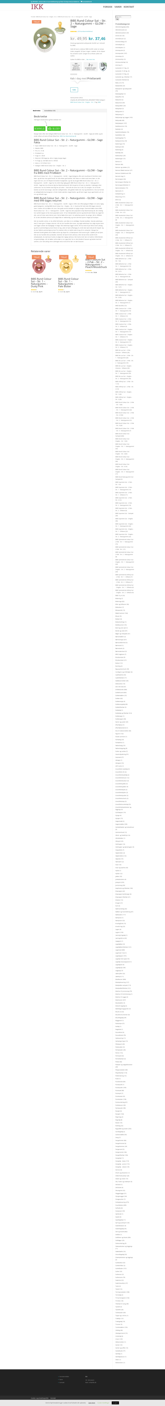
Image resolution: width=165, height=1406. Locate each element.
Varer (118, 7)
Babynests (118, 103)
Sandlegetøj (119, 1132)
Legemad (118, 950)
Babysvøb (118, 120)
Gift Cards (118, 766)
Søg (117, 19)
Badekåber (118, 135)
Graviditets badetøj (121, 769)
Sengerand (118, 1149)
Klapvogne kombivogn (122, 894)
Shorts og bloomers (121, 1173)
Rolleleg (118, 1126)
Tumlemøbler (119, 1327)
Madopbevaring (120, 982)
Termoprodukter (120, 1292)
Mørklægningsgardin (122, 1009)
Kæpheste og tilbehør (122, 888)
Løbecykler (118, 973)
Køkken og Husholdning (123, 912)
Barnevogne (119, 179)
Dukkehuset (119, 692)
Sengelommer (119, 1146)
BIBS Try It (118, 595)
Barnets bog (119, 176)
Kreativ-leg (118, 926)
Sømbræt (118, 1214)
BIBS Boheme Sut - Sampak (124, 279)
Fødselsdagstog (120, 748)
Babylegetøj (119, 94)
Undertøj (118, 1336)
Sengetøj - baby (120, 1161)
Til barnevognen (120, 1298)
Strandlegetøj (119, 1254)
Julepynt (118, 882)
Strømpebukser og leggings (124, 1257)
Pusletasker (119, 1099)
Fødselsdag (119, 745)
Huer (117, 865)
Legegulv (118, 941)
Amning (117, 65)
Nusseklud (118, 1032)
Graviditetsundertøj (121, 804)
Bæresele (118, 191)
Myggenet (118, 1020)
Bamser (117, 164)
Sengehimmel (119, 1143)
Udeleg (117, 1330)
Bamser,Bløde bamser (122, 170)
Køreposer (118, 920)
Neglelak (118, 1029)
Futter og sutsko (120, 751)
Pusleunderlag (120, 1102)
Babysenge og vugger (122, 117)
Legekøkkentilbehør (121, 947)
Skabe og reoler (120, 1179)
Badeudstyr (119, 155)
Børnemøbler (119, 637)
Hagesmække (119, 824)
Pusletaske (118, 1096)
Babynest (118, 100)
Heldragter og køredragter (123, 847)
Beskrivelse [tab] (36, 111)
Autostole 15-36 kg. (121, 71)
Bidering (118, 598)
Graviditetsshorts (120, 798)
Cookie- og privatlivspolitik (39, 1398)
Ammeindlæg (119, 41)
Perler (117, 1053)
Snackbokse (119, 1205)
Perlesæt (118, 1056)
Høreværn (118, 862)
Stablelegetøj (119, 1229)
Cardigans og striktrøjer (123, 672)
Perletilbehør (119, 1059)
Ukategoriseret (120, 1333)
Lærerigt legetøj (120, 935)
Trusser (117, 1324)
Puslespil (118, 1093)
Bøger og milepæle (121, 634)
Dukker (117, 698)
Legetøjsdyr (119, 967)
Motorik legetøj (120, 1006)
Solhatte (118, 1208)
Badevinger (119, 158)
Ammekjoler (119, 47)
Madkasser (118, 979)
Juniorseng (118, 885)
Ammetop (118, 56)
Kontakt (129, 7)
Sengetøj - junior (120, 1164)
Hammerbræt (119, 832)
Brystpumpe (119, 657)
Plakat (117, 1062)
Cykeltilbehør (119, 678)
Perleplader (119, 1050)
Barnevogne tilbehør (122, 182)
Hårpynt (118, 841)
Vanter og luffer (120, 1348)
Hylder (117, 873)
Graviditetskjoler (120, 792)
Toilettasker (119, 1312)
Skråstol (118, 1184)
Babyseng (118, 114)
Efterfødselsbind (120, 728)
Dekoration (118, 684)
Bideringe (118, 601)
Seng (117, 1137)
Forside (107, 7)
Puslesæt (118, 1090)
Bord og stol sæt (120, 628)
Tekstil (117, 1289)
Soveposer (118, 1211)
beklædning (119, 194)
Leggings (118, 970)
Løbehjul (118, 976)
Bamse (117, 161)
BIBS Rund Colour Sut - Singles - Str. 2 (46, 17)
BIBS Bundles (119, 306)
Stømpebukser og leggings (123, 1246)
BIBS (99, 102)
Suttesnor (118, 1274)
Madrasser (118, 1000)
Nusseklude (119, 1035)
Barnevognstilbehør (121, 185)
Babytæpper (119, 123)
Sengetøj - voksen (121, 1167)
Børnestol (118, 645)
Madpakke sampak (121, 985)
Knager (117, 903)
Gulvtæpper (119, 812)
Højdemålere (119, 856)
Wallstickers (119, 1363)
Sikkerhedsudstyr (121, 1176)
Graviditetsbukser (121, 781)
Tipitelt (117, 1307)
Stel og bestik (119, 1232)
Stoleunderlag (119, 1243)
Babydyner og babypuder (123, 89)
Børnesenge (119, 640)
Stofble (117, 1234)
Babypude (118, 111)
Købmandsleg (119, 909)
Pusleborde (119, 1082)
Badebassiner (119, 126)
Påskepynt (118, 1044)
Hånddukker (119, 838)
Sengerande (119, 1152)
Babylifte (118, 97)
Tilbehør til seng (120, 1304)
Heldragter (118, 844)
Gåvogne (118, 763)
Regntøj (117, 1120)
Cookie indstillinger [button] (103, 1403)
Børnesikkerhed (120, 642)
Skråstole (118, 1187)
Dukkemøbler (119, 695)
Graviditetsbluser (121, 778)
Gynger (117, 818)
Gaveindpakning (120, 754)
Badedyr (118, 129)
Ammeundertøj (120, 62)
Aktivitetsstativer (120, 33)
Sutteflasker (119, 1268)
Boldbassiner (119, 625)
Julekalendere (119, 879)
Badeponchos (119, 141)
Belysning (118, 197)
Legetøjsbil (118, 965)
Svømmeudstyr (120, 1283)
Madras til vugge (120, 997)
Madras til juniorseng (122, 991)
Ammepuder (119, 53)
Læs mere (91, 1403)
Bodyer (117, 619)
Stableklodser (119, 1226)
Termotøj (118, 1295)
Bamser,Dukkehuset (121, 173)
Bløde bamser (119, 613)
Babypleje (118, 108)
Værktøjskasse (119, 1357)
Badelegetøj (119, 138)
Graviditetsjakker (120, 787)
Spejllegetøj (119, 1220)
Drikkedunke (119, 689)
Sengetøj (118, 1158)
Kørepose (118, 918)
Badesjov (118, 147)
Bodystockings (120, 622)
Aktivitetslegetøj (120, 27)
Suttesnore (118, 1277)
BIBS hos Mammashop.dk (68, 136)
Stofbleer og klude (121, 1237)
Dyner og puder (120, 722)
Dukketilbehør (119, 707)
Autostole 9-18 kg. (121, 74)
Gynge (117, 815)
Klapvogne (118, 891)
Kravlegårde (119, 923)
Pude (117, 1079)
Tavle (117, 1286)
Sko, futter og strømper (122, 1181)
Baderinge (118, 144)
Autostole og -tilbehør (122, 77)
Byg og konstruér (120, 669)
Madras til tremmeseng (122, 994)
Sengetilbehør (119, 1155)
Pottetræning (119, 1076)
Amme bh (118, 36)
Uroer (117, 1339)
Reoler (117, 1123)
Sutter (117, 1271)
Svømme (118, 1280)
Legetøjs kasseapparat (122, 962)
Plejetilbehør (119, 1073)
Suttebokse (119, 1263)
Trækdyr (118, 1318)
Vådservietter (119, 1342)
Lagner (117, 932)
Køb (74, 89)
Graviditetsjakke (120, 784)
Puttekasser (119, 1105)
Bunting (118, 666)
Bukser (117, 663)
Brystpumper (119, 660)
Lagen (117, 929)
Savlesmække (119, 1134)
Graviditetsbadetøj (121, 775)
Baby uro (118, 83)
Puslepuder (119, 1087)
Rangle (117, 1111)
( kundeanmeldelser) (85, 31)
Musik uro (118, 1012)
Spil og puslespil (120, 1223)
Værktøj (117, 1354)
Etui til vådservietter (121, 731)
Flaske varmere (120, 737)
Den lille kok (119, 687)
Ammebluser (119, 39)
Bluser (117, 616)
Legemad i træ (120, 953)
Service (117, 1170)
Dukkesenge (119, 701)
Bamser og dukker (121, 167)
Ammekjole (119, 44)
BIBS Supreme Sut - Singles (124, 519)
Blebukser (118, 607)
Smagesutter (119, 1199)
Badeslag (118, 150)
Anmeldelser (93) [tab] (49, 111)
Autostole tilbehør (121, 80)
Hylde (117, 870)
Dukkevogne (119, 719)
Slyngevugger (119, 1196)
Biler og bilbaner (120, 604)
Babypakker (119, 106)
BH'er (117, 200)
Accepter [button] (115, 1403)
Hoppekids (118, 850)
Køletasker (118, 915)
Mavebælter (119, 1003)
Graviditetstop (120, 801)
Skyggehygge (119, 1193)
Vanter (117, 1345)
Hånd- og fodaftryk (121, 835)
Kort (116, 906)
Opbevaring (119, 1038)
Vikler (117, 1360)
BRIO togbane (119, 654)
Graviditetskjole (120, 790)
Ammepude (119, 50)
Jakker (117, 876)
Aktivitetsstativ (120, 30)
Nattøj (117, 1026)
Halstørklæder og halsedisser (124, 827)
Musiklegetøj (119, 1018)
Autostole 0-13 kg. (121, 68)
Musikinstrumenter (121, 1015)
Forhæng (118, 739)
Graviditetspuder (120, 795)
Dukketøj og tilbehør (121, 713)
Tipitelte (118, 1310)
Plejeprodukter (120, 1070)
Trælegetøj (118, 1321)
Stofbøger (118, 1240)
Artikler (66, 1376)
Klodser (117, 900)
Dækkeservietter (120, 681)
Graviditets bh (120, 772)
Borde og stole (120, 631)
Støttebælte (119, 1251)
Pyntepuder (119, 1108)
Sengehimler (119, 1140)
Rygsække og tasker (121, 1129)
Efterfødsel (118, 725)
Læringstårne (119, 938)
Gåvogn (117, 760)
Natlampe (118, 1023)
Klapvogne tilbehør (121, 897)
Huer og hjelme (120, 868)
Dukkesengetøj (120, 704)
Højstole (118, 859)
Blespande (118, 610)
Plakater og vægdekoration (123, 1065)
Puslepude (118, 1084)
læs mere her (90, 59)
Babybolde (118, 86)
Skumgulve (118, 1190)
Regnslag (118, 1117)
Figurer (117, 734)
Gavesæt (118, 757)
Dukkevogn (118, 716)
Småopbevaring (120, 1202)
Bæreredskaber (120, 188)
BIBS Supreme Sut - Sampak (124, 513)
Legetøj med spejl (121, 959)
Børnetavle (118, 648)
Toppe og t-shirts (120, 1315)
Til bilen (118, 1301)
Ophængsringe (120, 1041)
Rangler (117, 1114)
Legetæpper (119, 956)
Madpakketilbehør (121, 988)
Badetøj (117, 153)
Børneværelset (120, 651)
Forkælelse (118, 742)
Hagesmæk (118, 821)
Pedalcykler (119, 1047)
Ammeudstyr (119, 59)
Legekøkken (119, 944)
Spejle (117, 1217)
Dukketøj (118, 710)
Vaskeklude (119, 1351)
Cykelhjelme (119, 675)
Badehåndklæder (120, 132)
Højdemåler (119, 853)
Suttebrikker (119, 1265)
